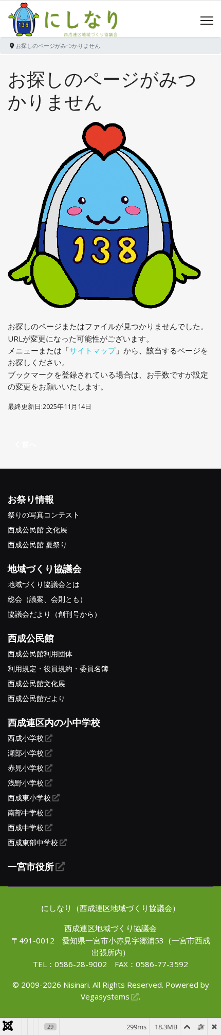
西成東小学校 (29, 797)
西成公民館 (31, 638)
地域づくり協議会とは (44, 584)
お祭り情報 (31, 499)
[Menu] (206, 20)
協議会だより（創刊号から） (54, 614)
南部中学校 (26, 812)
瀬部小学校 (26, 753)
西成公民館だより (36, 698)
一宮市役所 (31, 866)
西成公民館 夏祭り (37, 544)
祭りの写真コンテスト (44, 515)
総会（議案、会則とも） (47, 599)
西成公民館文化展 (36, 683)
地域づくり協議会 (45, 568)
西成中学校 (26, 827)
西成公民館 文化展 (37, 529)
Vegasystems (105, 996)
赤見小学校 (26, 768)
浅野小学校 (26, 783)
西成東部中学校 (33, 842)
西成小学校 (26, 738)
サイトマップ (92, 350)
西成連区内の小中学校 (54, 722)
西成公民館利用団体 (40, 653)
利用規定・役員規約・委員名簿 (58, 668)
